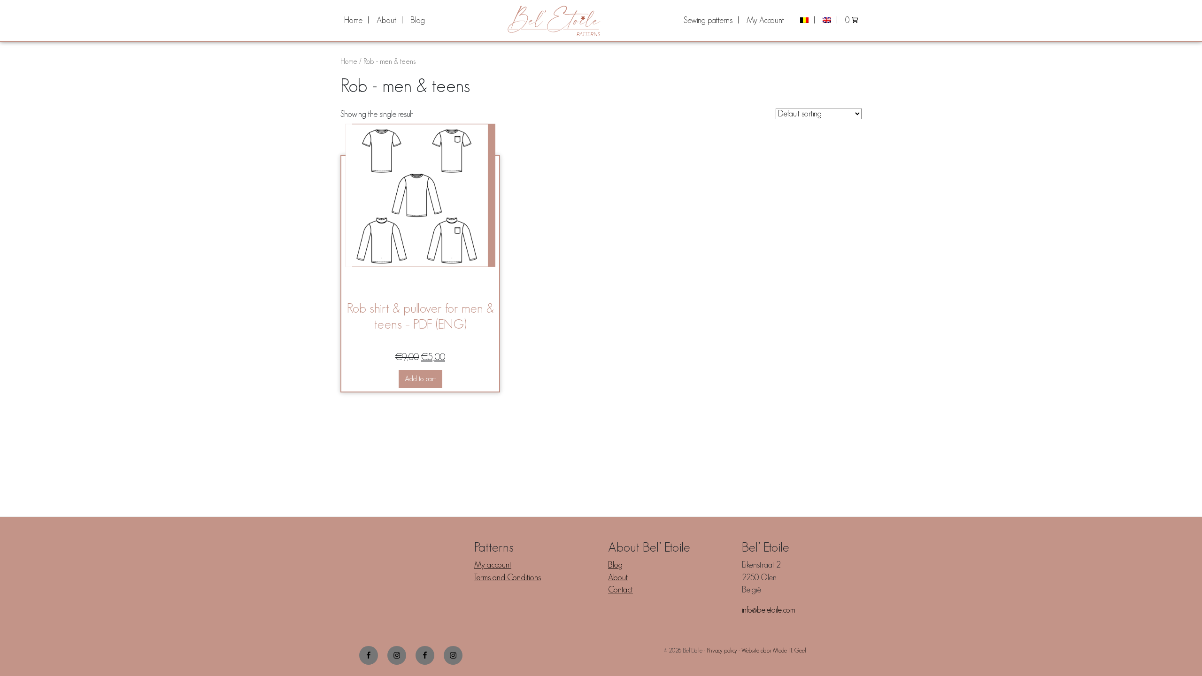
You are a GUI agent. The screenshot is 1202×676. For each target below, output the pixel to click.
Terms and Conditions (507, 577)
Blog (417, 20)
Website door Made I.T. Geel (773, 650)
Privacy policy (722, 650)
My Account (765, 20)
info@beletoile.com (768, 610)
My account (492, 564)
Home (353, 20)
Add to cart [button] (420, 379)
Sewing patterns (708, 20)
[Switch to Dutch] (806, 20)
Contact (620, 589)
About (386, 20)
